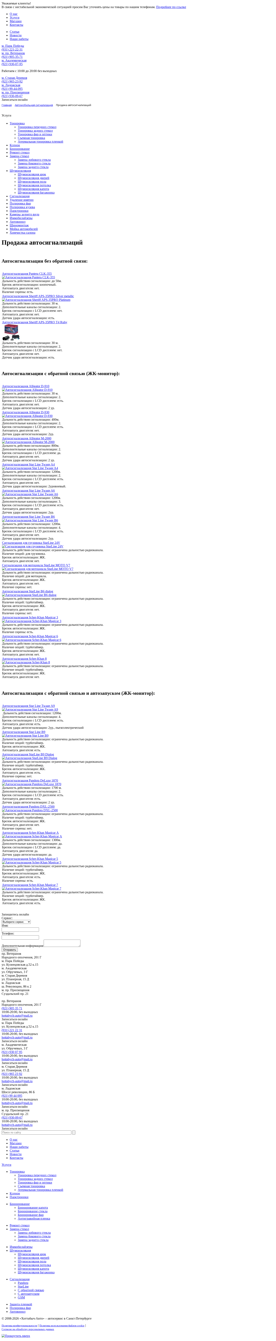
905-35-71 (12, 56)
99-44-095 (12, 88)
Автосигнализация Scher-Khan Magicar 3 (30, 617)
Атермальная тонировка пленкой (40, 141)
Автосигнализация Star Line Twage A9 (28, 706)
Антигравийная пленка (34, 1218)
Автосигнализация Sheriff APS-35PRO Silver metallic (38, 296)
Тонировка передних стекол (37, 127)
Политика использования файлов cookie (61, 1325)
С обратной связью (31, 1290)
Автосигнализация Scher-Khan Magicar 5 (30, 858)
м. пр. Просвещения (15, 92)
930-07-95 (12, 64)
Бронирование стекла (32, 1211)
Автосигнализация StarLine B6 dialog (27, 591)
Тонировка (17, 123)
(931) (12, 1030)
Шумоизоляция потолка (34, 185)
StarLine (23, 1286)
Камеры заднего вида (24, 214)
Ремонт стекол (19, 152)
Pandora (23, 1283)
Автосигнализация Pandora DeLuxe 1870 (30, 780)
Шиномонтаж (19, 225)
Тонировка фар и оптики (35, 134)
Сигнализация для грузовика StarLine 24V (31, 542)
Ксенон (15, 145)
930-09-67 (12, 96)
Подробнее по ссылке (171, 7)
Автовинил (17, 221)
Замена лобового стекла (34, 159)
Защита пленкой (21, 1304)
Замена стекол (19, 156)
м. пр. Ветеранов (13, 53)
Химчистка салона (22, 232)
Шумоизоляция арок (32, 174)
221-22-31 (12, 49)
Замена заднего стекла (33, 167)
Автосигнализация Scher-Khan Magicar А (30, 832)
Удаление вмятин (22, 200)
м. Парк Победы (13, 46)
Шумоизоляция (20, 170)
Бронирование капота (33, 1207)
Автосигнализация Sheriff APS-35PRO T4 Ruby (34, 322)
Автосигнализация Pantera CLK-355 (27, 273)
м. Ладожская (11, 85)
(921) (12, 1008)
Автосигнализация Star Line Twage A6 (28, 490)
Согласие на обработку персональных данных (28, 1329)
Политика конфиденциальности (19, 1325)
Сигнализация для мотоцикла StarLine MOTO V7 (36, 565)
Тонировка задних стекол (35, 130)
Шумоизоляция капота (33, 189)
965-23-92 (12, 81)
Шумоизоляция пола (32, 181)
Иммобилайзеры (21, 218)
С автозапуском (28, 1293)
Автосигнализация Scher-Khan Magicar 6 (30, 636)
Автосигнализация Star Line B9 (23, 732)
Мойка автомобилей (24, 229)
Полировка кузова (22, 207)
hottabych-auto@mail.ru (17, 1015)
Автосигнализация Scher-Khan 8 (24, 658)
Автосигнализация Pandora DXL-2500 (28, 806)
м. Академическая (14, 60)
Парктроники (19, 210)
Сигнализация (19, 196)
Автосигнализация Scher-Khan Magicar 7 (30, 885)
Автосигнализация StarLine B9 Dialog (28, 754)
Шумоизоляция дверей (33, 178)
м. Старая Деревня (14, 78)
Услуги (6, 1164)
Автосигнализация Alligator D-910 (25, 386)
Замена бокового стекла (34, 163)
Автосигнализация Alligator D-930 (25, 412)
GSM (21, 1297)
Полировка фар (20, 203)
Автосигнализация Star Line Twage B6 (28, 516)
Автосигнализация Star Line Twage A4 (28, 464)
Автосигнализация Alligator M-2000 (26, 438)
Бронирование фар (31, 1215)
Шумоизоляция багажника (36, 192)
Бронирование (20, 149)
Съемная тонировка (31, 138)
